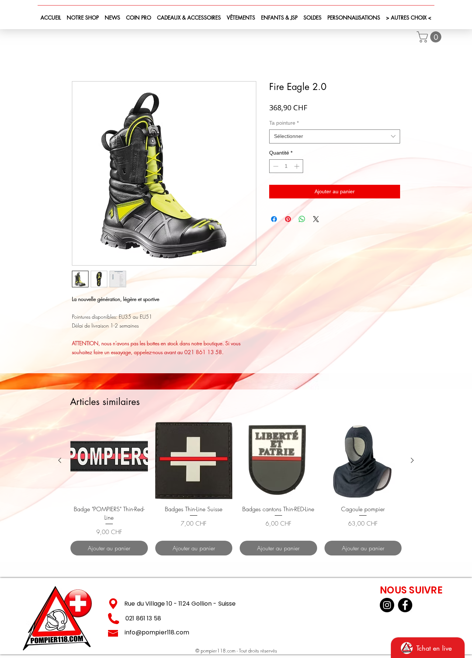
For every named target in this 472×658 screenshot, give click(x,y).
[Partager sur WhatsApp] (302, 220)
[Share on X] (316, 220)
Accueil (81, 56)
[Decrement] (275, 167)
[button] (430, 36)
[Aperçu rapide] (109, 462)
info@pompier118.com (157, 633)
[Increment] (297, 167)
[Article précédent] (59, 461)
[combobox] (334, 138)
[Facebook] (405, 606)
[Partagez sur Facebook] (274, 220)
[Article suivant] (412, 461)
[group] (236, 490)
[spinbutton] (286, 167)
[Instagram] (387, 606)
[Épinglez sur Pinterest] (288, 220)
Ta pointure (284, 124)
